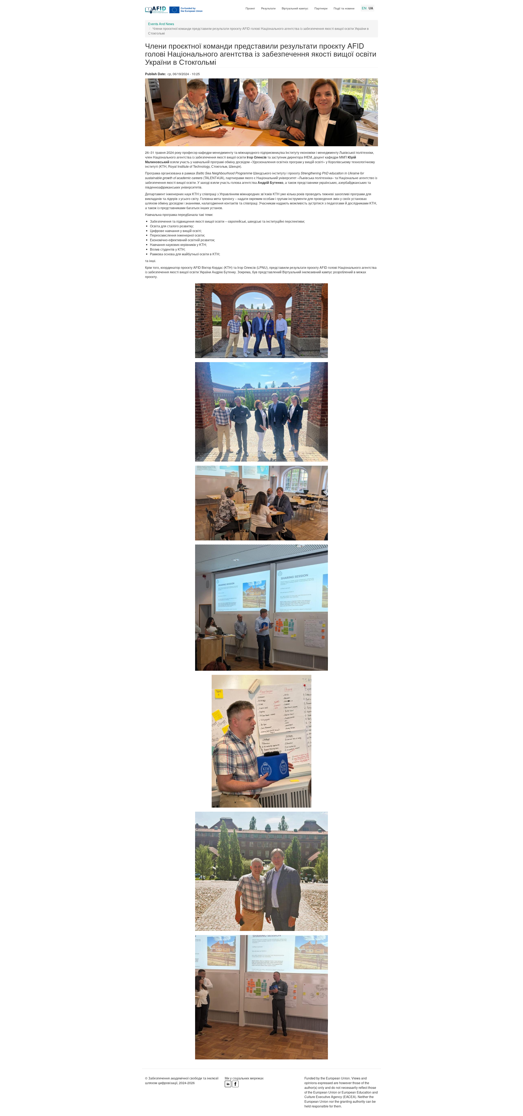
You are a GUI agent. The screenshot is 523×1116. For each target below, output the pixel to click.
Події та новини (344, 8)
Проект (250, 8)
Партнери (320, 8)
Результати (268, 8)
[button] (261, 318)
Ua (371, 8)
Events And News (161, 23)
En (364, 8)
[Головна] (176, 10)
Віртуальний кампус (295, 8)
